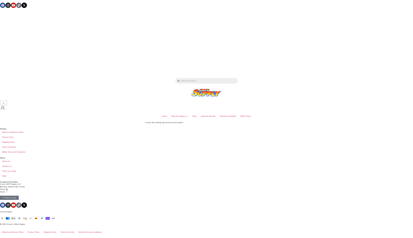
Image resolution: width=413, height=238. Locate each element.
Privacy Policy (8, 137)
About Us (6, 161)
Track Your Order (9, 171)
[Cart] (3, 103)
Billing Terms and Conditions (13, 152)
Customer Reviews (208, 116)
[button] (206, 68)
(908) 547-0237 (15, 189)
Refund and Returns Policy (13, 132)
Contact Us (6, 166)
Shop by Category (178, 116)
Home (164, 116)
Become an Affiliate (228, 116)
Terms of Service (9, 147)
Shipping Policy (8, 142)
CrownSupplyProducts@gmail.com (22, 192)
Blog (194, 116)
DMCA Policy (245, 116)
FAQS (4, 176)
